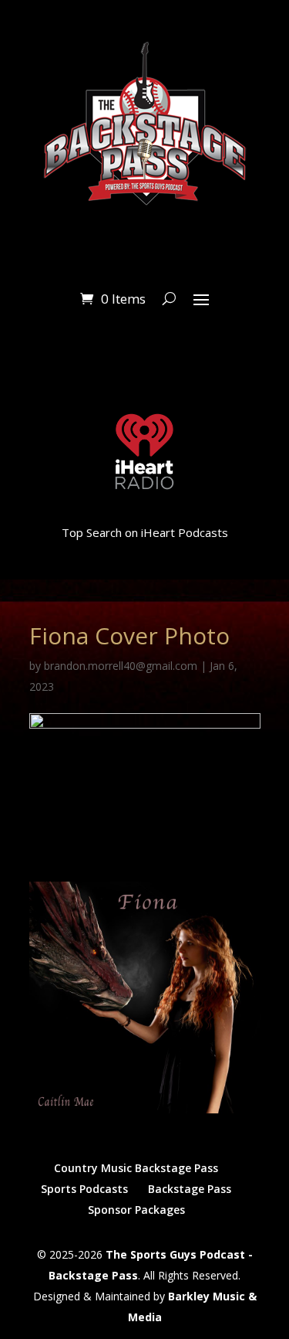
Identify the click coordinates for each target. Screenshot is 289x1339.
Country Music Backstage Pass (136, 1168)
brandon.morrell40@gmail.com (120, 665)
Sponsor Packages (136, 1209)
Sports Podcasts (84, 1188)
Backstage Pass (189, 1188)
